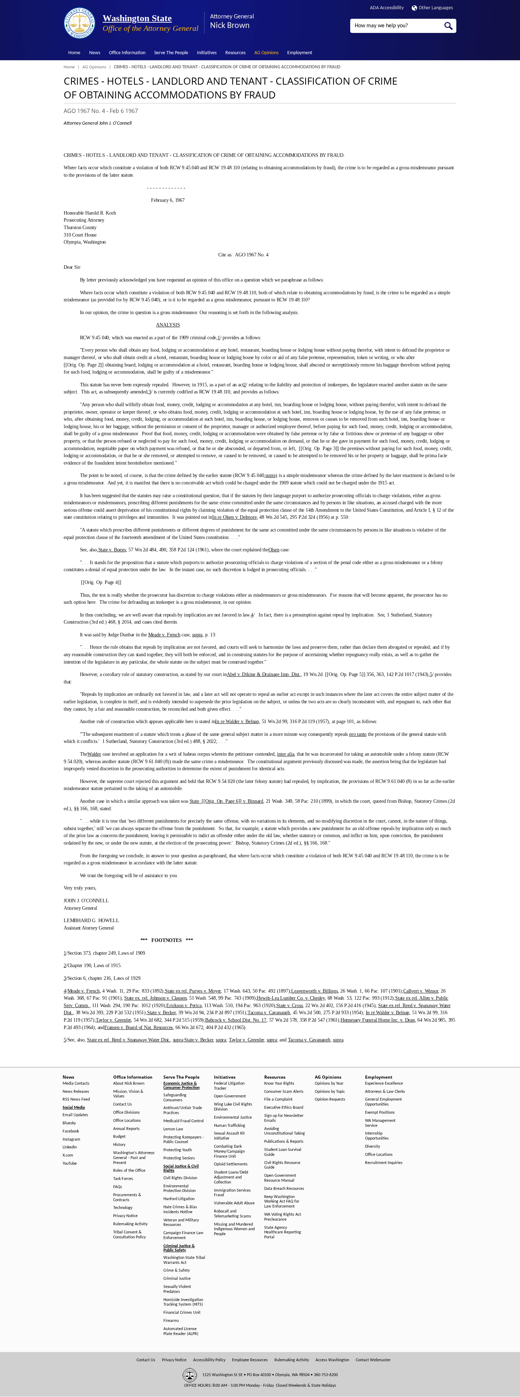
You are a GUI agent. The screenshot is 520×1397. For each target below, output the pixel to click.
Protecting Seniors (179, 1158)
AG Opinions (266, 53)
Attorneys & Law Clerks (385, 1092)
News (94, 53)
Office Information (127, 53)
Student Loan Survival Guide (282, 1152)
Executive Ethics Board (283, 1108)
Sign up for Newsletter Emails (284, 1118)
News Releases (76, 1092)
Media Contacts (76, 1083)
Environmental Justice (233, 1117)
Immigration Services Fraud (232, 1193)
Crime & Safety (176, 1270)
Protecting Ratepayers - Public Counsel (183, 1140)
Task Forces (123, 1179)
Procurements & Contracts (127, 1197)
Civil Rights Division (180, 1178)
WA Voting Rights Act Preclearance (282, 1217)
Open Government (230, 1096)
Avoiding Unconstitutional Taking (284, 1131)
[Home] (80, 23)
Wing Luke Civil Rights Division (233, 1107)
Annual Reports (126, 1129)
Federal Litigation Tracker (229, 1086)
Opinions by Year (329, 1083)
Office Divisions (126, 1113)
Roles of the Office (129, 1171)
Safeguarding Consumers (174, 1097)
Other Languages (436, 8)
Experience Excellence (384, 1083)
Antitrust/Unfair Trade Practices (182, 1110)
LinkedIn (70, 1147)
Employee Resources (250, 1360)
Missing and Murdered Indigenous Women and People (234, 1229)
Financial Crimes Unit (182, 1313)
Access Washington (332, 1360)
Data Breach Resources (284, 1189)
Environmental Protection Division (179, 1188)
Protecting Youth (177, 1150)
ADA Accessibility (387, 8)
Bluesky (69, 1123)
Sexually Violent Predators (177, 1289)
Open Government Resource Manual (280, 1178)
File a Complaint (278, 1099)
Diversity (372, 1147)
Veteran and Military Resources (181, 1222)
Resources (235, 53)
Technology (122, 1208)
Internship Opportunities (377, 1136)
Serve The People (171, 53)
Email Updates (75, 1115)
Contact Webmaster (373, 1360)
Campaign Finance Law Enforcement (183, 1235)
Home (74, 53)
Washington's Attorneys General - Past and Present (134, 1158)
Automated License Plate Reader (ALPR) (180, 1331)
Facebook (71, 1131)
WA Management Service (380, 1123)
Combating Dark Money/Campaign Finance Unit (229, 1152)
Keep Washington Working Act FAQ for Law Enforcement (281, 1202)
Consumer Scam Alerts (284, 1092)
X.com (68, 1155)
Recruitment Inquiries (384, 1163)
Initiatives (206, 53)
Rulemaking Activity (130, 1224)
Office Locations (127, 1121)
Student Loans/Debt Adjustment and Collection (231, 1177)
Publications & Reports (284, 1142)
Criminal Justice (177, 1279)
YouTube (70, 1164)
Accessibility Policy (209, 1360)
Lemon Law (173, 1129)
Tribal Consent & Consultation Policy (129, 1234)
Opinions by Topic (330, 1092)
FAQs (117, 1187)
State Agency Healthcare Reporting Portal (282, 1233)
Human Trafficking (229, 1126)
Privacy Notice (125, 1216)
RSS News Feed (76, 1099)
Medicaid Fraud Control (183, 1121)
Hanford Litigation (179, 1199)
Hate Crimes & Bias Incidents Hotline (180, 1209)
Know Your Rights (279, 1083)
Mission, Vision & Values (128, 1094)
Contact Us (122, 1104)
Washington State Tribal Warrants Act (184, 1260)
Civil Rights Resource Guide (282, 1165)
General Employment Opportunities (383, 1102)
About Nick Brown (128, 1083)
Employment (299, 53)
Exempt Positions (380, 1113)
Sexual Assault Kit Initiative (229, 1136)
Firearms (171, 1321)
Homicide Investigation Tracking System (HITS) (183, 1302)
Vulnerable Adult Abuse (234, 1203)
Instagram (71, 1139)
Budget (119, 1137)
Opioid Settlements (231, 1164)
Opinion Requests (330, 1099)
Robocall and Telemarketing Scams (232, 1214)
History (119, 1145)
